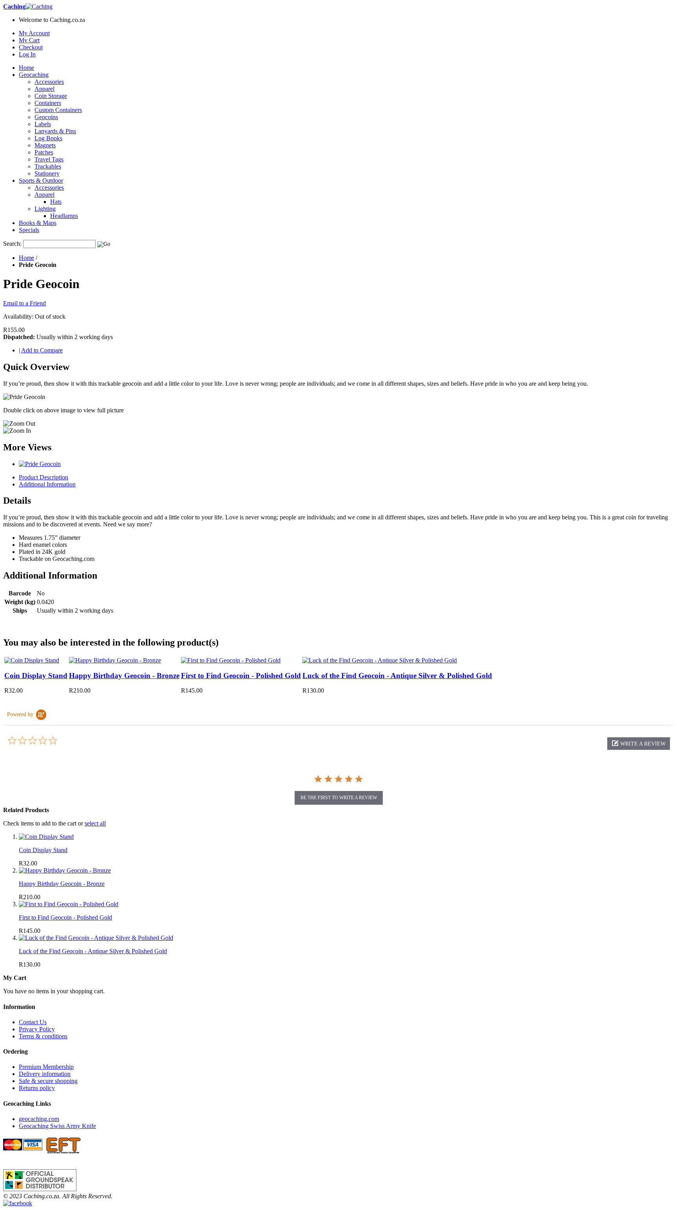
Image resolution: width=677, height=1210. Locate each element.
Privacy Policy (37, 1029)
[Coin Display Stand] (31, 660)
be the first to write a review (338, 797)
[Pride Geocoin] (40, 464)
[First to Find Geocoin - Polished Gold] (231, 660)
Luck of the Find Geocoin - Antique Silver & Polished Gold (397, 675)
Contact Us (33, 1022)
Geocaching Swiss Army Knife (57, 1126)
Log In (27, 54)
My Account (34, 33)
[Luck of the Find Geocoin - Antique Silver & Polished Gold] (379, 660)
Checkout (31, 47)
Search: (12, 243)
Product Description (43, 477)
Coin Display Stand (35, 675)
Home (26, 257)
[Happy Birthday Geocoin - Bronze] (115, 660)
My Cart (29, 40)
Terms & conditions (43, 1036)
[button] (638, 743)
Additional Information (47, 484)
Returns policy (37, 1088)
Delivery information (45, 1073)
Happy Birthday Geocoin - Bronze (124, 675)
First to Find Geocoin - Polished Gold (241, 675)
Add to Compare (42, 350)
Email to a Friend (24, 303)
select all (95, 823)
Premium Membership (46, 1066)
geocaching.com (39, 1119)
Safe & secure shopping (48, 1081)
